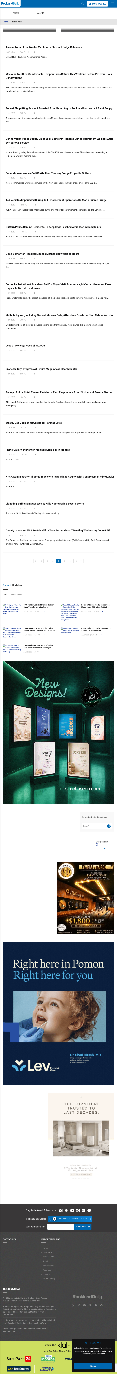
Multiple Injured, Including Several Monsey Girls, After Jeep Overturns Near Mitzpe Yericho (59, 315)
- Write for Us (47, 1266)
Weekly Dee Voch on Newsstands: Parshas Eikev (34, 422)
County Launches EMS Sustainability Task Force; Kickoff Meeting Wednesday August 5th (58, 530)
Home (5, 22)
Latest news (17, 22)
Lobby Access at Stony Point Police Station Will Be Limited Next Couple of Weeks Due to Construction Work (39, 631)
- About (44, 1261)
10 (76, 561)
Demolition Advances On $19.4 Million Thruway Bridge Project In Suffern (48, 173)
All (5, 594)
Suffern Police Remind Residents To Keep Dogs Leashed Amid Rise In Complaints (53, 226)
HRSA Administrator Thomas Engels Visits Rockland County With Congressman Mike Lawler (60, 476)
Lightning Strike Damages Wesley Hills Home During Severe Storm (45, 503)
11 (81, 561)
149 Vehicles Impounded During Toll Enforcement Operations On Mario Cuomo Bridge (56, 200)
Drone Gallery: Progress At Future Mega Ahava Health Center (41, 368)
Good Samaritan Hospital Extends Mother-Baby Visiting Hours (42, 253)
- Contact (45, 1274)
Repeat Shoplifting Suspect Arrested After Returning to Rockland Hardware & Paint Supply (59, 108)
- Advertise (46, 1270)
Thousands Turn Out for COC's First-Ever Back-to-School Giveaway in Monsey (39, 648)
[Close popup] (111, 1342)
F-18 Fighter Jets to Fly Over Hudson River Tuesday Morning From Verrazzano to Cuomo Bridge (39, 607)
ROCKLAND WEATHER (45, 13)
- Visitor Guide (47, 1257)
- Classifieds (46, 1252)
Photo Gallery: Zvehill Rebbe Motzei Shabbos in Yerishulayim (24, 1330)
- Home (44, 1248)
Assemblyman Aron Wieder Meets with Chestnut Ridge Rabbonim (44, 47)
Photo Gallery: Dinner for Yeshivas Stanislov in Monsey (38, 449)
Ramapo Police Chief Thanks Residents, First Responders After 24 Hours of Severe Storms (59, 392)
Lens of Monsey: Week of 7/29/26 (25, 345)
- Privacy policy (48, 1279)
